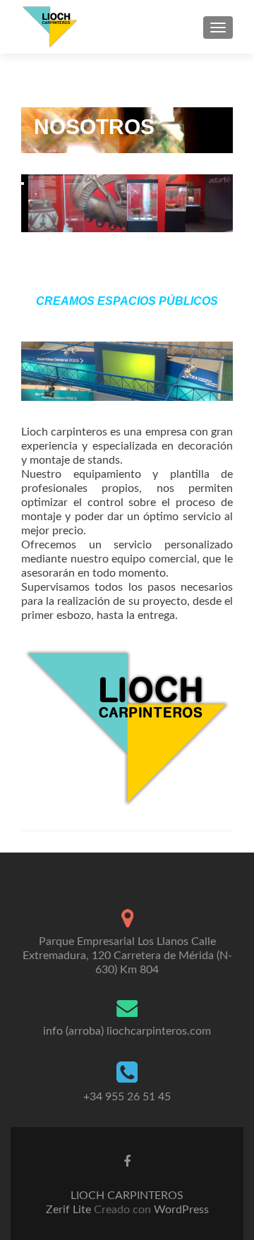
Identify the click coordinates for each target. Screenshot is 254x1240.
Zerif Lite (70, 1209)
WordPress (180, 1209)
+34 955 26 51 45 (127, 1096)
